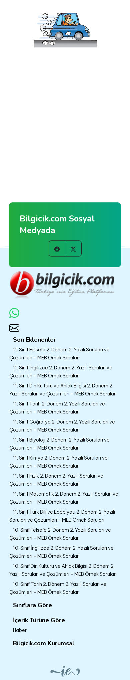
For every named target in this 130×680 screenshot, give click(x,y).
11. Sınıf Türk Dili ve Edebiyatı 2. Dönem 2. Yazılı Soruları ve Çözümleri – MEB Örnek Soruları (62, 516)
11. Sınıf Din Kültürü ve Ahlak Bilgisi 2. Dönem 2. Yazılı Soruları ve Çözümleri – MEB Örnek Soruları (63, 390)
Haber (20, 630)
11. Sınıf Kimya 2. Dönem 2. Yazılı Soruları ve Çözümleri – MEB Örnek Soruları (58, 462)
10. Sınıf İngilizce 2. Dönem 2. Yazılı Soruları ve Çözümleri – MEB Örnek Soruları (61, 552)
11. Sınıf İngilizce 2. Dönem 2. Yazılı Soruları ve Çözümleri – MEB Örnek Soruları (60, 372)
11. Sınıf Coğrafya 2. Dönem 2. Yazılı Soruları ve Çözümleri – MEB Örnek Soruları (62, 426)
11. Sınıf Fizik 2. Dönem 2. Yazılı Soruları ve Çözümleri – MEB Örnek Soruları (56, 480)
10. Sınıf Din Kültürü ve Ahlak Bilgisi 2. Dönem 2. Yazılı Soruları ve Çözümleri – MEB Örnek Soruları (63, 570)
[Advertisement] (65, 117)
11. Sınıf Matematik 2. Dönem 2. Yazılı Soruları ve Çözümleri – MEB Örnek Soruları (63, 498)
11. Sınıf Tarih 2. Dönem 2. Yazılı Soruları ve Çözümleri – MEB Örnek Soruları (57, 408)
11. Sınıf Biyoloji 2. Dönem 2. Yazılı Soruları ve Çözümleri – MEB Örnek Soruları (59, 444)
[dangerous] (65, 27)
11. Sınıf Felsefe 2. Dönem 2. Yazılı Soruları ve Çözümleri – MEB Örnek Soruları (59, 354)
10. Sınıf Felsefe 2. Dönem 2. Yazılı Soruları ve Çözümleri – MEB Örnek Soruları (60, 534)
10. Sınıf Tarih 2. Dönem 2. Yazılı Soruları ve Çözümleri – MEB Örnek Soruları (57, 588)
